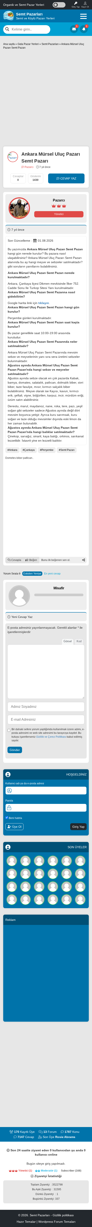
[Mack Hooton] (53, 873)
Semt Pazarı (67, 449)
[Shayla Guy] (25, 873)
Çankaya (29, 449)
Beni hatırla (15, 818)
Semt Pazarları (50, 44)
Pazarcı (28, 167)
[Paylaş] (83, 560)
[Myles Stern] (39, 886)
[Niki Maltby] (12, 886)
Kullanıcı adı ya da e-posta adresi (24, 783)
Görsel (68, 641)
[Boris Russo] (25, 899)
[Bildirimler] (84, 29)
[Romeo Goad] (12, 899)
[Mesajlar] (74, 29)
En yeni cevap (52, 573)
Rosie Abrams (65, 1137)
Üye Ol (16, 826)
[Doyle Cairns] (12, 873)
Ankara (13, 449)
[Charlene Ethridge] (66, 860)
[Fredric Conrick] (66, 873)
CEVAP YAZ (67, 178)
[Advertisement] (46, 98)
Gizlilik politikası (63, 1215)
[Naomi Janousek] (66, 899)
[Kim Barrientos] (53, 860)
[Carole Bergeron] (39, 873)
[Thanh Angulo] (53, 886)
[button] (83, 16)
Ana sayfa (9, 44)
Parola (9, 800)
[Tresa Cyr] (25, 886)
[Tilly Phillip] (39, 899)
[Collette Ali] (80, 886)
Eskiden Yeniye (32, 573)
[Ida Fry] (66, 886)
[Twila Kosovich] (80, 860)
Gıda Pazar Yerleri (28, 44)
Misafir (58, 588)
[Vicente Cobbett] (80, 873)
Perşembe (47, 449)
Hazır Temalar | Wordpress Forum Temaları (46, 1221)
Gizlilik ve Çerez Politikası (51, 736)
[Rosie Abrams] (12, 860)
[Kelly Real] (25, 860)
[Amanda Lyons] (80, 899)
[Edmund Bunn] (53, 899)
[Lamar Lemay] (39, 860)
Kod (79, 641)
